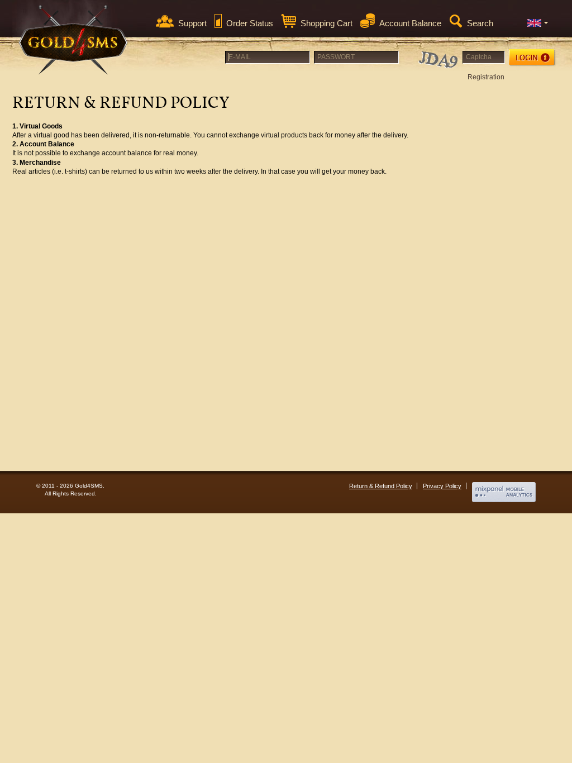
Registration (486, 77)
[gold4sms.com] (74, 40)
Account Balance (410, 23)
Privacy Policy (442, 486)
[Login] (532, 57)
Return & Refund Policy (380, 486)
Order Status (249, 23)
